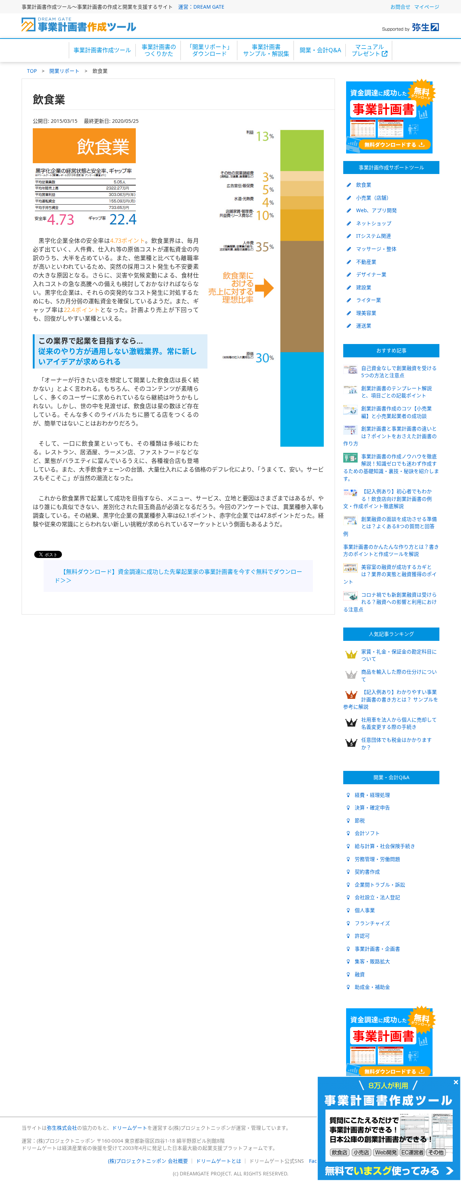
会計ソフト (365, 833)
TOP (32, 70)
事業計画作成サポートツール (391, 167)
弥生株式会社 (62, 1127)
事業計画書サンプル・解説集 (266, 50)
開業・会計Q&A (320, 50)
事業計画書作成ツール (102, 50)
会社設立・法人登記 (375, 897)
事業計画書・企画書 (375, 948)
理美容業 (363, 312)
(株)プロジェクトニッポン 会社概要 (148, 1160)
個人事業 (362, 910)
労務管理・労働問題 (375, 859)
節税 (357, 820)
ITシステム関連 (371, 235)
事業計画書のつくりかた (159, 50)
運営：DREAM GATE (201, 6)
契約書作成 (365, 871)
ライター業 (366, 299)
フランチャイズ (370, 923)
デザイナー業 (368, 274)
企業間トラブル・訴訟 (377, 884)
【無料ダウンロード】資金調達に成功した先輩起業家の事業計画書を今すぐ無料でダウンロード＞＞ (178, 576)
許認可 (360, 935)
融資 (357, 974)
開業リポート (64, 70)
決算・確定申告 (370, 807)
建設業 (361, 287)
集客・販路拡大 (370, 961)
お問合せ (400, 6)
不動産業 (363, 261)
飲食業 (361, 184)
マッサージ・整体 (374, 248)
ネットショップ (371, 223)
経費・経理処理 (370, 794)
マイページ (426, 6)
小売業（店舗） (371, 197)
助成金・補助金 (370, 986)
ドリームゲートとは (218, 1160)
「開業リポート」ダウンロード (210, 50)
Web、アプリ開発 (374, 210)
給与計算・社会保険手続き (382, 846)
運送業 (361, 325)
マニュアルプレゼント (368, 50)
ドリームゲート (129, 1127)
